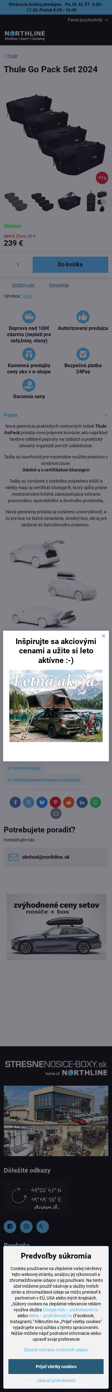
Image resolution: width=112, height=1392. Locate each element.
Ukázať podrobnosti (56, 1380)
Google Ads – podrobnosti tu (70, 1309)
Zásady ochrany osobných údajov (56, 1349)
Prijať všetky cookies (56, 1366)
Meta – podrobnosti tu (50, 1315)
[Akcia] (56, 740)
